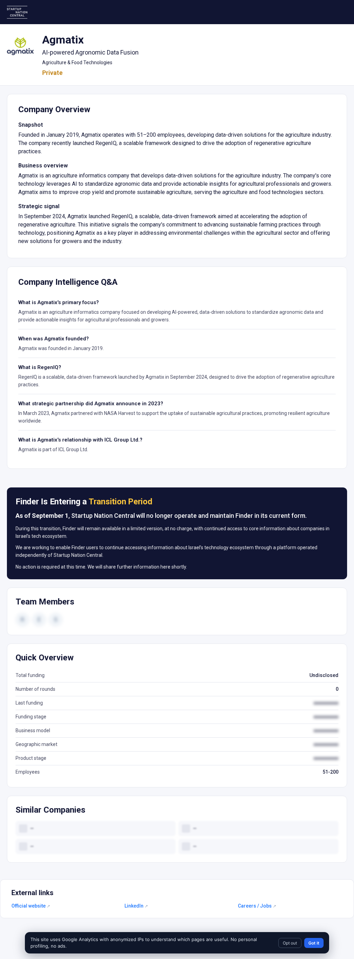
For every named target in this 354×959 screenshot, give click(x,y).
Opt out (290, 943)
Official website (30, 906)
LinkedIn (136, 906)
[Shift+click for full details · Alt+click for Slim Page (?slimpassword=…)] (20, 46)
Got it (313, 943)
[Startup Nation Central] (17, 12)
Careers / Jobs (257, 906)
